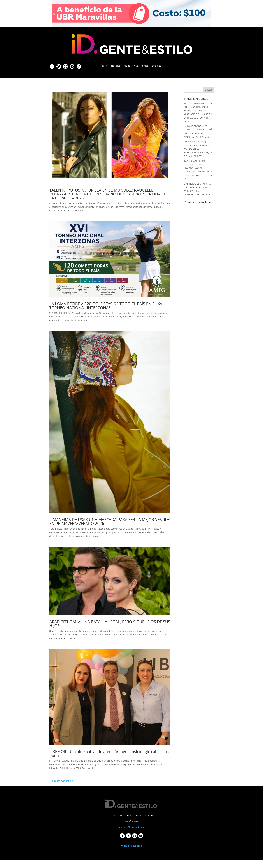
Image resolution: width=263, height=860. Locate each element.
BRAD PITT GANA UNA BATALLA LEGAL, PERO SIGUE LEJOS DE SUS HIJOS (109, 623)
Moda (127, 66)
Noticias (115, 66)
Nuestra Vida (141, 66)
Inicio (105, 66)
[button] (131, 13)
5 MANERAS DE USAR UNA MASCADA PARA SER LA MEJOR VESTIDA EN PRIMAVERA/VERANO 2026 (109, 521)
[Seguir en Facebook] (122, 835)
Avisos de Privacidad (131, 845)
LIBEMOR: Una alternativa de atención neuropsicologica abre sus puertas (109, 753)
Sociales (156, 66)
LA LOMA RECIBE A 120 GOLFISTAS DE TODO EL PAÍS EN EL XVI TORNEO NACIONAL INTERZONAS (106, 305)
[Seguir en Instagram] (134, 835)
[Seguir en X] (128, 835)
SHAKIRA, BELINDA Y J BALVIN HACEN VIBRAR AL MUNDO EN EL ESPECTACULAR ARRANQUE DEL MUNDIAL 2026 (198, 149)
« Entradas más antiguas (61, 780)
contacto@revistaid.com (131, 827)
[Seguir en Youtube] (140, 835)
